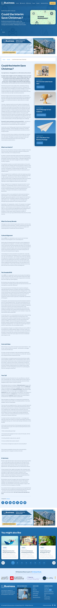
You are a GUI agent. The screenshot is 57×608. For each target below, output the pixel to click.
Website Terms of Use (48, 591)
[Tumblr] (17, 502)
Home (17, 3)
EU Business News (10, 605)
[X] (2, 502)
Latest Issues (35, 593)
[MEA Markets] (14, 578)
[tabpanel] (9, 547)
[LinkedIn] (10, 502)
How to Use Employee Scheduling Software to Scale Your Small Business (27, 551)
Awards (37, 3)
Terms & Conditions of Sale (48, 594)
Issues (33, 3)
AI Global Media (36, 572)
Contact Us (38, 136)
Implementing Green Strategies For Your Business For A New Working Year (45, 551)
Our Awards (38, 107)
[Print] (24, 502)
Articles (29, 3)
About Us (23, 3)
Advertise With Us (44, 3)
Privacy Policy (47, 596)
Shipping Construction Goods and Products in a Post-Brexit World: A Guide (10, 551)
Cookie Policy (47, 598)
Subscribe (46, 589)
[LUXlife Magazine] (50, 578)
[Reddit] (13, 502)
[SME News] (39, 578)
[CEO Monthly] (29, 578)
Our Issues (38, 80)
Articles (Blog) (36, 591)
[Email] (21, 502)
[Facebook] (6, 502)
